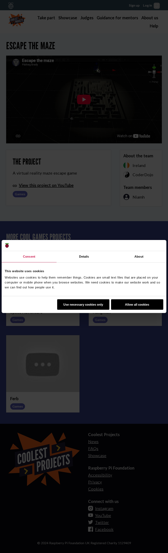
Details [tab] (84, 256)
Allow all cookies (137, 304)
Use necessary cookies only (83, 304)
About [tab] (138, 256)
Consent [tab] (29, 256)
